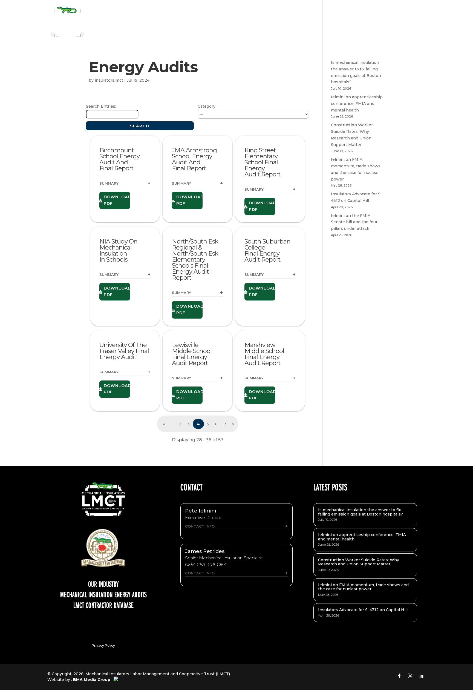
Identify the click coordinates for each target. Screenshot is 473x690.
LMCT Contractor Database (103, 605)
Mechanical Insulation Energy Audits (103, 594)
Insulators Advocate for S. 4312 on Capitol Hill (363, 609)
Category (206, 106)
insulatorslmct (109, 80)
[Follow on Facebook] (399, 675)
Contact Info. (200, 526)
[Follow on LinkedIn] (421, 675)
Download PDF (117, 200)
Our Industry (103, 584)
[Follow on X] (410, 675)
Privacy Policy (103, 645)
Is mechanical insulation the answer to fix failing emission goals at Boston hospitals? (360, 511)
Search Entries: (101, 106)
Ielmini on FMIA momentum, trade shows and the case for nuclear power (363, 586)
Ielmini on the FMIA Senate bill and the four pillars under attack (354, 222)
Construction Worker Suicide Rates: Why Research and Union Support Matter (358, 561)
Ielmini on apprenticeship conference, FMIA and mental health (357, 104)
